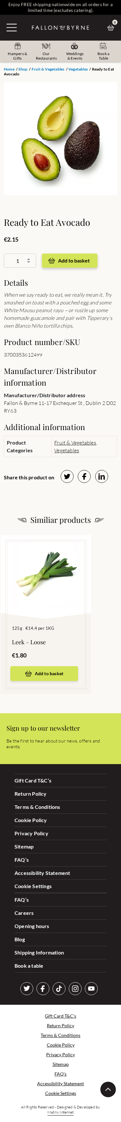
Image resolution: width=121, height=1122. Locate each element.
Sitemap (24, 846)
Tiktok (59, 988)
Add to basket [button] (49, 673)
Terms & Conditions (37, 807)
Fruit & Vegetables (48, 69)
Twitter (26, 988)
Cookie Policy (31, 820)
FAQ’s (22, 860)
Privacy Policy (31, 833)
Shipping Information (39, 952)
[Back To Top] (108, 1089)
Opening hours (32, 926)
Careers (24, 913)
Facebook (42, 988)
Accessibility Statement (42, 873)
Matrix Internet (60, 1112)
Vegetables (78, 69)
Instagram (75, 988)
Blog (20, 939)
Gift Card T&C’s (33, 780)
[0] (112, 27)
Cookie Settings (33, 886)
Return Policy (31, 794)
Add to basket (74, 260)
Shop (22, 69)
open (11, 27)
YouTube (91, 988)
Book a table (29, 966)
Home (9, 69)
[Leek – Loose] (46, 567)
